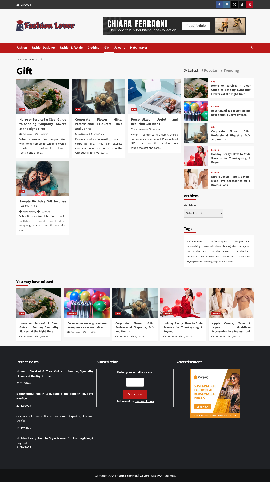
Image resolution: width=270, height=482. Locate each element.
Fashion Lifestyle (71, 48)
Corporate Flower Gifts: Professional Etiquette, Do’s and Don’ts (98, 124)
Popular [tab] (210, 70)
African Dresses (194, 241)
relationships (229, 256)
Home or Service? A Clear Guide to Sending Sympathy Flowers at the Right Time (42, 124)
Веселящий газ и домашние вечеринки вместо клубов (231, 113)
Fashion (21, 48)
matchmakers (243, 251)
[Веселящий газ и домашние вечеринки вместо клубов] (196, 112)
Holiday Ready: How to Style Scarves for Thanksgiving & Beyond (231, 158)
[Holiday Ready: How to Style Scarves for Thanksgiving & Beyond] (196, 158)
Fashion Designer (43, 48)
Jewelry (119, 48)
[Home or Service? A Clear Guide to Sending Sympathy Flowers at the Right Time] (42, 96)
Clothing (93, 48)
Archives (190, 205)
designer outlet (242, 241)
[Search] (251, 47)
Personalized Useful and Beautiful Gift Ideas (154, 122)
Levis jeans (244, 246)
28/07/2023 (156, 129)
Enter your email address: (135, 386)
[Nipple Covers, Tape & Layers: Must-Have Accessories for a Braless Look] (196, 181)
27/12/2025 (91, 332)
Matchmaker (138, 48)
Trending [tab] (231, 70)
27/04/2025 (235, 336)
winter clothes (226, 261)
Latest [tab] (193, 70)
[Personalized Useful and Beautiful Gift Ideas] (154, 96)
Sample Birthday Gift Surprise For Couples (42, 204)
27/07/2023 (45, 211)
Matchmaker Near (221, 251)
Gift (106, 48)
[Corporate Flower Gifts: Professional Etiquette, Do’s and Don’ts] (98, 96)
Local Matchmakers (196, 251)
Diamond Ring (193, 246)
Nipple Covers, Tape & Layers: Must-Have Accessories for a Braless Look (231, 181)
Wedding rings (211, 261)
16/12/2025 (99, 134)
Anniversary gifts (218, 241)
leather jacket (229, 246)
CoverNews (148, 475)
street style (244, 256)
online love (192, 256)
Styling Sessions (194, 261)
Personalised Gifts (210, 256)
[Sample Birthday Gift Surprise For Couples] (42, 178)
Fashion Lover (25, 59)
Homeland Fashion (212, 246)
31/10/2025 (187, 336)
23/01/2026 (43, 134)
